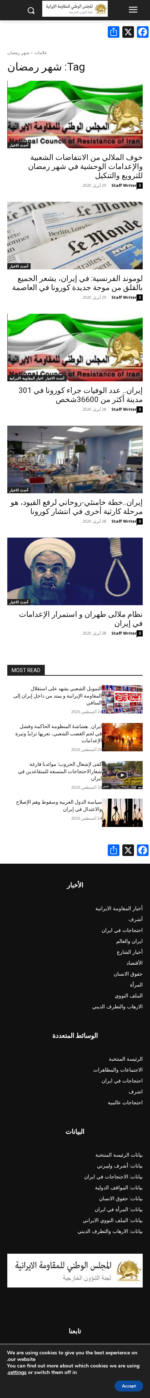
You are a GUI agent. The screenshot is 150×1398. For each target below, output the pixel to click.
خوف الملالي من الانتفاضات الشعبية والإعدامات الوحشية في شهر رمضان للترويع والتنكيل (85, 166)
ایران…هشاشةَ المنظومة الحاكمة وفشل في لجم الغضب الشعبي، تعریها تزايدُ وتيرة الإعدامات (58, 733)
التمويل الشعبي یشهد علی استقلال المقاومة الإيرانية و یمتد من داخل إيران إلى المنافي (57, 696)
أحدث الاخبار (18, 145)
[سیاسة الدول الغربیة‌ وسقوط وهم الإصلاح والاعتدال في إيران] (122, 813)
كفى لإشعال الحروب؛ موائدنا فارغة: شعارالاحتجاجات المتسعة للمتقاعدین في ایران (60, 771)
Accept (129, 1386)
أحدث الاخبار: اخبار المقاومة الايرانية (36, 378)
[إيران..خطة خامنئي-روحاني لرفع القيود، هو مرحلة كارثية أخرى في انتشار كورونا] (75, 459)
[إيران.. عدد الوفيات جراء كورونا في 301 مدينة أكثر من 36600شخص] (75, 347)
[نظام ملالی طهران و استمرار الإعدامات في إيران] (75, 571)
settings (17, 1372)
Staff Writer (124, 185)
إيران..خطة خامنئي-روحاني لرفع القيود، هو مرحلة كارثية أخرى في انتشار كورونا (77, 507)
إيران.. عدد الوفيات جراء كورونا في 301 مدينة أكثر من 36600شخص (81, 395)
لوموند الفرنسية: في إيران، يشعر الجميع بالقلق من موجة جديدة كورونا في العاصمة (77, 283)
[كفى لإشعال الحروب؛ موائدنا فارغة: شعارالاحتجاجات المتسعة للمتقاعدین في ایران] (122, 775)
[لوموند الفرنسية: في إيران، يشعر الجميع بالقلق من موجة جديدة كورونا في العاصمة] (75, 235)
